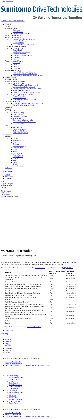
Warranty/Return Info (16, 377)
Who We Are (9, 176)
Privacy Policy (13, 376)
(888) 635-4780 (67, 268)
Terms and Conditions (34, 327)
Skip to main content (7, 2)
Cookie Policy (13, 388)
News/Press (12, 381)
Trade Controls (13, 383)
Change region (5, 194)
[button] (43, 26)
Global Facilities (10, 330)
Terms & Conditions (15, 385)
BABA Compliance (15, 386)
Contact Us (8, 178)
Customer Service (14, 379)
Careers (7, 175)
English (3, 187)
